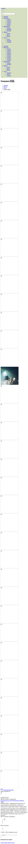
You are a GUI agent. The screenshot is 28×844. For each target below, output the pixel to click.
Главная (6, 16)
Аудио (8, 33)
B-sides (8, 25)
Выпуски (6, 18)
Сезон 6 (9, 56)
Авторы (9, 40)
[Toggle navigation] (4, 11)
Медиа (5, 32)
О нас (5, 37)
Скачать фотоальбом (8, 790)
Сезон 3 (9, 20)
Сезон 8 (9, 58)
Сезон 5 (9, 54)
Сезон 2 (9, 22)
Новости (9, 29)
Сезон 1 (9, 23)
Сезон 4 (9, 19)
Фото (8, 35)
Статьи (9, 28)
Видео (8, 36)
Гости (8, 39)
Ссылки (9, 42)
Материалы (7, 26)
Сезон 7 (9, 57)
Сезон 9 (9, 60)
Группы (9, 30)
